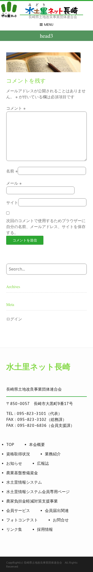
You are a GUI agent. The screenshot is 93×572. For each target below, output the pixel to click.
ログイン (14, 319)
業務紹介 (53, 454)
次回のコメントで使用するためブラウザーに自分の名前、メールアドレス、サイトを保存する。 (46, 226)
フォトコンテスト (22, 520)
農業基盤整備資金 (22, 473)
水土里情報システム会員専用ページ (38, 491)
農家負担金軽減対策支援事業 (32, 501)
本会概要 (37, 444)
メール (14, 183)
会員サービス (18, 510)
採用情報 (45, 529)
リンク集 (14, 529)
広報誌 (43, 463)
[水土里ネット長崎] (8, 16)
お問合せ (61, 520)
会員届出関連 (57, 510)
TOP (10, 444)
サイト (12, 202)
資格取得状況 (18, 454)
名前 (12, 171)
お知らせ (14, 463)
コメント (16, 108)
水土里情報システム (24, 482)
